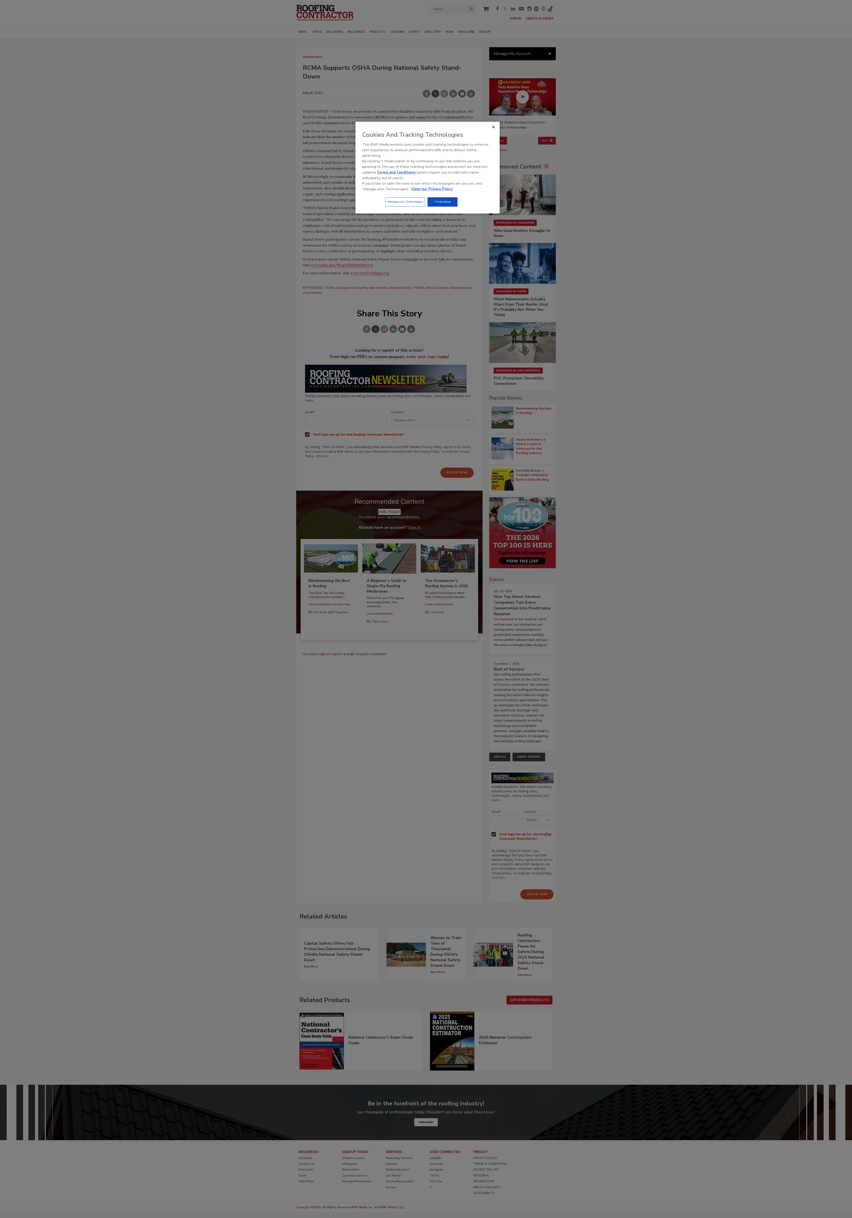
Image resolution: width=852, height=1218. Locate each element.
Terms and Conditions (396, 172)
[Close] (493, 127)
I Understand (442, 202)
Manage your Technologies (405, 202)
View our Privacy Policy (432, 189)
